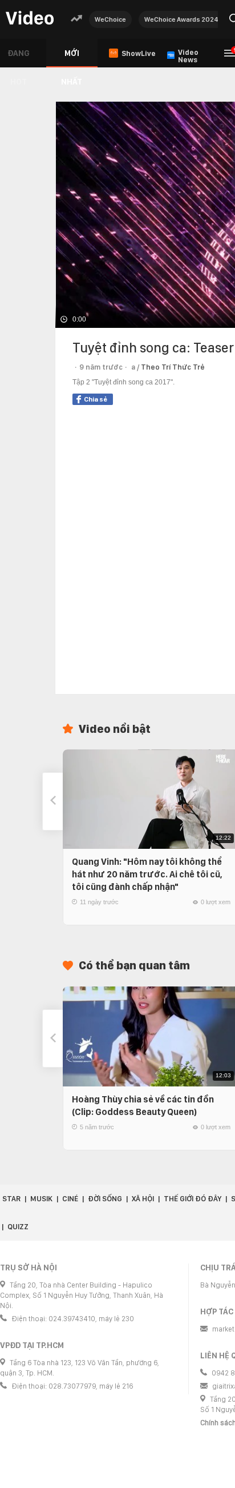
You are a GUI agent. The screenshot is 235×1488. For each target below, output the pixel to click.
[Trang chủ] (30, 18)
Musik (41, 1198)
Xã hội (143, 1198)
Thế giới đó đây (192, 1198)
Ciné (70, 1198)
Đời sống (105, 1198)
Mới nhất (71, 58)
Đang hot (18, 58)
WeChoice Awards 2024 (181, 19)
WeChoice (110, 19)
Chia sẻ (95, 399)
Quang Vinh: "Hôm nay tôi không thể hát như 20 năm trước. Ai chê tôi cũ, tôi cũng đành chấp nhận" (147, 874)
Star (11, 1198)
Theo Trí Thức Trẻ (173, 367)
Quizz (18, 1226)
